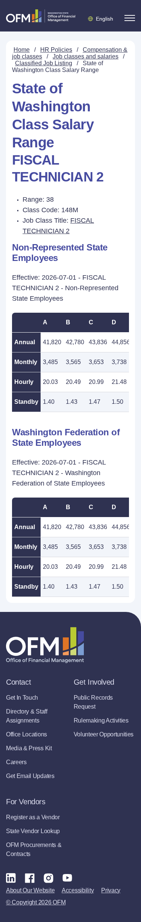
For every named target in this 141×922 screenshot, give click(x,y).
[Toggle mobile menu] (129, 18)
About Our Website (30, 890)
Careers (16, 762)
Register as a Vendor (33, 817)
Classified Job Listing (43, 63)
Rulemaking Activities (101, 720)
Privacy (110, 890)
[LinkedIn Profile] (11, 877)
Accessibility (78, 890)
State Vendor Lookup (33, 831)
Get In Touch (22, 697)
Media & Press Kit (29, 748)
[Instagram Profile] (48, 878)
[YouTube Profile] (67, 878)
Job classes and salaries (85, 56)
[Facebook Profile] (30, 878)
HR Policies (56, 49)
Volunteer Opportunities (104, 734)
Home (22, 49)
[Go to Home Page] (40, 15)
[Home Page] (45, 645)
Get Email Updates (30, 776)
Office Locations (26, 734)
